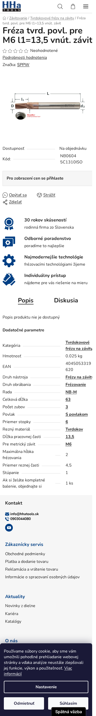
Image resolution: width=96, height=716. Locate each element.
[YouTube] (9, 528)
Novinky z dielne (20, 606)
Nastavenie (46, 687)
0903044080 (20, 518)
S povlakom (77, 414)
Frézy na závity (79, 377)
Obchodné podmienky (25, 554)
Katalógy (13, 621)
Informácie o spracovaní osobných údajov (42, 577)
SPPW (23, 65)
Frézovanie (76, 384)
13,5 (70, 437)
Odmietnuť (24, 703)
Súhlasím (68, 703)
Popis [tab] (26, 300)
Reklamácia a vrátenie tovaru (31, 569)
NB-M (71, 392)
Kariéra (11, 614)
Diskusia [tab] (66, 300)
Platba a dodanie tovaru (26, 561)
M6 (69, 444)
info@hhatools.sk (24, 514)
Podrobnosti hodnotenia (25, 57)
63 (68, 399)
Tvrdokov (74, 429)
